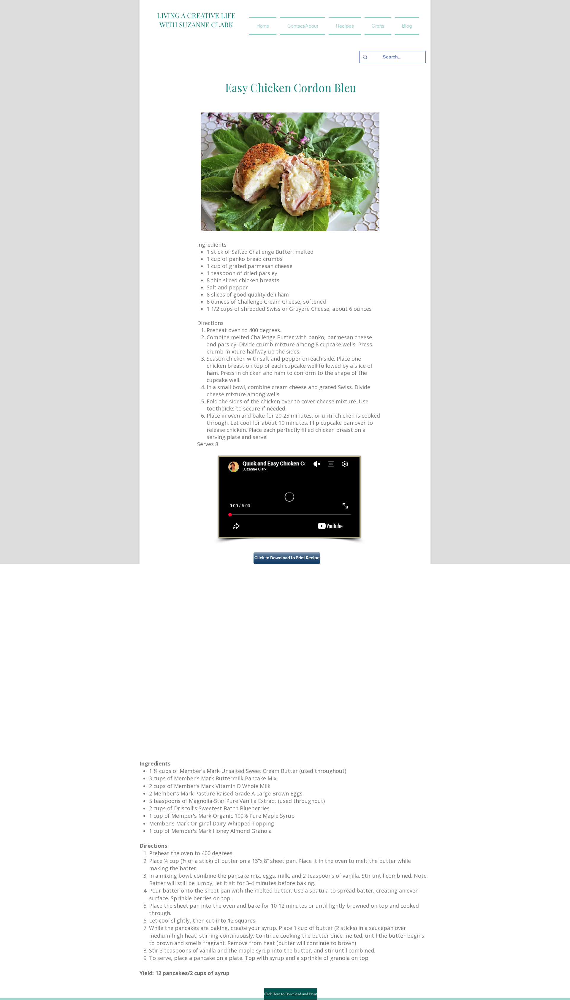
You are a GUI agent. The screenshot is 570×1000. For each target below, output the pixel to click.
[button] (345, 26)
